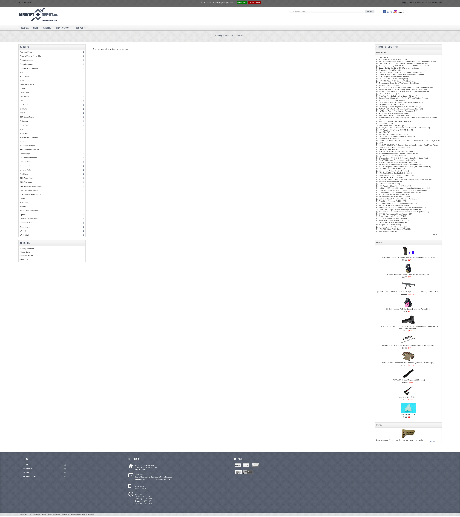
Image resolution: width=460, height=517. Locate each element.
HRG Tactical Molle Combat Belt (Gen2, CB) (395, 173)
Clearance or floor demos (29, 158)
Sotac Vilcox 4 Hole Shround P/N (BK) (393, 216)
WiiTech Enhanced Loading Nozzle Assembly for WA (398, 154)
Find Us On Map (141, 469)
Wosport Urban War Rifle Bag (390, 225)
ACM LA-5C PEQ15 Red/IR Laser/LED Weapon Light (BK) (401, 109)
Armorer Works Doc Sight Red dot (392, 100)
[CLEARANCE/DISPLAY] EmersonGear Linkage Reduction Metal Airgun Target (408, 145)
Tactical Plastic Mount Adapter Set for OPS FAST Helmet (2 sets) (403, 98)
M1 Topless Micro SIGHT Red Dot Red (393, 59)
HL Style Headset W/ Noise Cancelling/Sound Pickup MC (408, 275)
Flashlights (24, 174)
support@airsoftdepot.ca (165, 479)
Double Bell (24, 93)
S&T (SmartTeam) (27, 117)
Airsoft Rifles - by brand (234, 35)
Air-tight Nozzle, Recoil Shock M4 (391, 105)
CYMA (22, 88)
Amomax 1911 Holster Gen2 (389, 139)
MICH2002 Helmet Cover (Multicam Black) (395, 205)
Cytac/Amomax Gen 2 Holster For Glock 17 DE (396, 175)
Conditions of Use (26, 256)
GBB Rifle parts (26, 182)
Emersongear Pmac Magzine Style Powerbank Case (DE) (401, 107)
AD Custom (24, 76)
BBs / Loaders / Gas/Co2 (29, 150)
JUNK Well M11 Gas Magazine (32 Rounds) (408, 380)
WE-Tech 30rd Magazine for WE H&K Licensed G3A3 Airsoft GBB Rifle (405, 179)
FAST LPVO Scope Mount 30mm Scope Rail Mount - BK (400, 210)
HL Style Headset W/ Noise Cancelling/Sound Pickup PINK (408, 309)
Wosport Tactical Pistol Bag (389, 85)
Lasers (22, 198)
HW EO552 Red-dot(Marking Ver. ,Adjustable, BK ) (398, 111)
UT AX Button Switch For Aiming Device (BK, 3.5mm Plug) (401, 102)
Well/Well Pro (25, 133)
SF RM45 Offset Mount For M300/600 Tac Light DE (398, 203)
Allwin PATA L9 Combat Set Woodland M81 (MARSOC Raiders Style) (408, 363)
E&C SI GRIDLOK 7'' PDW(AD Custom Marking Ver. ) (399, 199)
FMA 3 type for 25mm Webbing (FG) (393, 201)
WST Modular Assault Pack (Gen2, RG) (394, 195)
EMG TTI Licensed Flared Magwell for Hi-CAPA (397, 160)
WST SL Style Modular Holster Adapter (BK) (395, 214)
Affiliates (26, 472)
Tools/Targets (25, 227)
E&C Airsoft (24, 97)
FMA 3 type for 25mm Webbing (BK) (392, 169)
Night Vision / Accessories (29, 211)
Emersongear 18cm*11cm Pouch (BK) (393, 227)
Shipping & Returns (27, 248)
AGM (22, 80)
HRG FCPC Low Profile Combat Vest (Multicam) (397, 81)
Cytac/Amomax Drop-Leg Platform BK (393, 156)
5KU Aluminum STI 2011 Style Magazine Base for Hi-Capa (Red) (403, 158)
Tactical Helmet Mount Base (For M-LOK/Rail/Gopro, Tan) (401, 164)
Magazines (24, 202)
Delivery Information (30, 476)
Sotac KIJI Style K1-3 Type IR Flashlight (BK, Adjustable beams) (403, 190)
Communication (26, 166)
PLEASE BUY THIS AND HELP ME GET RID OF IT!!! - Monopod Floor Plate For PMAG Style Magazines (408, 327)
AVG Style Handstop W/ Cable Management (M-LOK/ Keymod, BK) (404, 66)
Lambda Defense (26, 105)
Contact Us (24, 259)
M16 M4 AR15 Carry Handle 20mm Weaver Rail (397, 151)
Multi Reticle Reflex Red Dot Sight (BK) (393, 126)
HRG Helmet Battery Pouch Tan (391, 177)
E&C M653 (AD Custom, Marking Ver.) (393, 79)
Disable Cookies (254, 2)
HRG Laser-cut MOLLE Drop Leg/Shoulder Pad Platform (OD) (402, 207)
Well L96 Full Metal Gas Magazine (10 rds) (395, 121)
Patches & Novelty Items (29, 219)
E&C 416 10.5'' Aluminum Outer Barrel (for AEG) (397, 136)
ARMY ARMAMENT (27, 84)
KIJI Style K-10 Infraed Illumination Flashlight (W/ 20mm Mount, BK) (404, 188)
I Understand (242, 2)
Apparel (23, 141)
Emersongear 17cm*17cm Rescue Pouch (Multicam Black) (401, 192)
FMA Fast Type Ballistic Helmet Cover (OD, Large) (398, 96)
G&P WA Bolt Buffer (408, 414)
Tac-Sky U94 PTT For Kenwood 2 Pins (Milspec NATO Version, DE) (404, 128)
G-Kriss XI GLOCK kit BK (388, 149)
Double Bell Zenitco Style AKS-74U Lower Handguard (399, 68)
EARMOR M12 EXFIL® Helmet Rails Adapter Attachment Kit (401, 74)
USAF (381, 143)
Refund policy (27, 469)
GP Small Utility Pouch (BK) (389, 94)
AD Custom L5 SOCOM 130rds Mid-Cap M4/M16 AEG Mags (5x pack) (408, 257)
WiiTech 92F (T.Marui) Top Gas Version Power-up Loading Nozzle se (408, 345)
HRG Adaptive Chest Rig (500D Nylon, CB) (395, 186)
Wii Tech (23, 231)
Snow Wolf (24, 125)
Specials (379, 242)
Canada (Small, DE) (386, 123)
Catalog (218, 35)
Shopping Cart (381, 52)
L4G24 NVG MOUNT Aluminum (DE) (393, 223)
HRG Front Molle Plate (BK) (389, 184)
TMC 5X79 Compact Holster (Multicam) (394, 115)
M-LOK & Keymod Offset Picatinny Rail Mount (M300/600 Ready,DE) (405, 167)
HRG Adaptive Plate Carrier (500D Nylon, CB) (396, 130)
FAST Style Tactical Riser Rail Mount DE (394, 220)
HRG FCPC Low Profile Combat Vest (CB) (395, 229)
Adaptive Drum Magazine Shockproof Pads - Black (398, 162)
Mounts (23, 206)
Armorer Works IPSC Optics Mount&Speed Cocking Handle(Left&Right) (406, 87)
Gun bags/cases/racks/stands (31, 186)
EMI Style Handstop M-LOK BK (390, 182)
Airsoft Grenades (26, 60)
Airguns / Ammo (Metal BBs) (30, 56)
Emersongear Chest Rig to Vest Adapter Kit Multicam (399, 83)
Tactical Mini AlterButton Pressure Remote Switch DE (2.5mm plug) (404, 212)
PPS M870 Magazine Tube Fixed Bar (393, 218)
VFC (21, 129)
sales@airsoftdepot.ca (164, 477)
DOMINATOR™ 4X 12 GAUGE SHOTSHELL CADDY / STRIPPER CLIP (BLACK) (409, 141)
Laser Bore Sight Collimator (408, 397)
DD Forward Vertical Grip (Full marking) (394, 171)
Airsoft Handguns (26, 64)
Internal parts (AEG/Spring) (30, 194)
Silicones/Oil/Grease (27, 223)
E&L (21, 101)
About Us (26, 465)
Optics (22, 215)
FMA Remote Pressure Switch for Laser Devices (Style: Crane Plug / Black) (407, 61)
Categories (47, 27)
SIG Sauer (24, 121)
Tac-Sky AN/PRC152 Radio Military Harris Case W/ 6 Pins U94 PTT (404, 89)
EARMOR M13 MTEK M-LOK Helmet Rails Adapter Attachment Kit (404, 92)
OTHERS (23, 109)
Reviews (379, 425)
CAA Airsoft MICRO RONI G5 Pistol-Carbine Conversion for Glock (403, 64)
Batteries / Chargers (27, 145)
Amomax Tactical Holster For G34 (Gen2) (394, 197)
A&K (21, 72)
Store (35, 27)
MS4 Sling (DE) (385, 132)
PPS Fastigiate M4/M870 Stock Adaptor (394, 77)
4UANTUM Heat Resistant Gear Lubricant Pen (396, 113)
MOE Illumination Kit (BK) (388, 231)
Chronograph (25, 154)
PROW (22, 113)
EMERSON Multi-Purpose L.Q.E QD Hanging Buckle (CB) (400, 72)
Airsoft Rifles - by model (29, 137)
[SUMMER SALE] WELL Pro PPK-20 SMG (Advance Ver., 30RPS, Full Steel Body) (408, 292)
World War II (24, 235)
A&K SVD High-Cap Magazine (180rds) (393, 134)
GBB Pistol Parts (26, 178)
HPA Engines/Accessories (29, 190)
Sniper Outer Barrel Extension (390, 70)
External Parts (25, 170)
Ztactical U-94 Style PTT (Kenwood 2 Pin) (394, 147)
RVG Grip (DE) (384, 57)
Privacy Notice (25, 252)
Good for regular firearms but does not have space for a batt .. (399, 440)
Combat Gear (25, 162)
